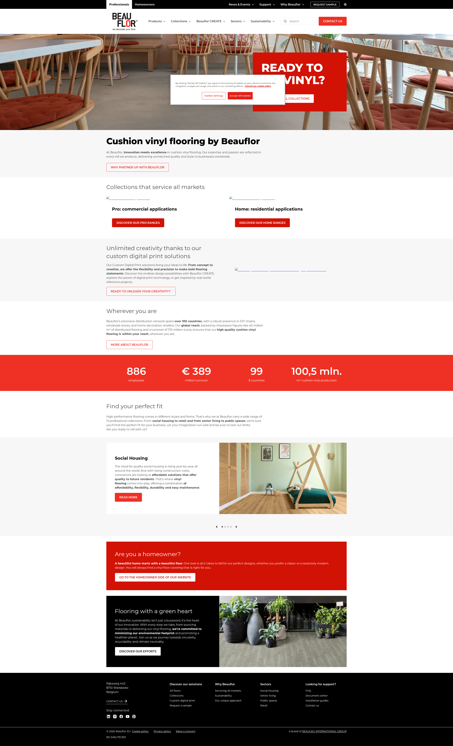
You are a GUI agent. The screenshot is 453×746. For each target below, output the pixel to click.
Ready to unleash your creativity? (141, 291)
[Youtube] (127, 716)
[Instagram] (115, 716)
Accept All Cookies (240, 95)
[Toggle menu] (164, 21)
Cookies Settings (213, 95)
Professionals (119, 4)
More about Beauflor (129, 344)
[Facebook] (121, 716)
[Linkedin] (108, 716)
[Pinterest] (134, 716)
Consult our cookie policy (258, 86)
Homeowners (144, 4)
